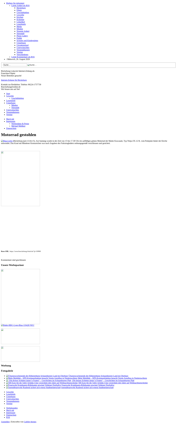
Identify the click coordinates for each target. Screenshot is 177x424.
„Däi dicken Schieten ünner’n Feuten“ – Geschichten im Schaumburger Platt (103, 380)
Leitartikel (21, 22)
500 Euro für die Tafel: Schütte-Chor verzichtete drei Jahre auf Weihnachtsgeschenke (113, 383)
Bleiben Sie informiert (15, 3)
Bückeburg (21, 8)
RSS (8, 417)
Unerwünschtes (23, 47)
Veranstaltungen (23, 50)
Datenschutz (11, 128)
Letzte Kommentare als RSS (23, 57)
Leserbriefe (21, 24)
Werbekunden (12, 408)
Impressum (10, 121)
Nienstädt (20, 33)
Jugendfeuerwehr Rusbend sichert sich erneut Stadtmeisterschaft (87, 387)
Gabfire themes (30, 422)
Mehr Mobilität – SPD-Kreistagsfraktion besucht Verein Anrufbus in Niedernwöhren (112, 378)
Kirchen (20, 17)
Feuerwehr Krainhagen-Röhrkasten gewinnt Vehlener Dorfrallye (88, 385)
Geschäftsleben (23, 12)
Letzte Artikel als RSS (20, 5)
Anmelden (5, 422)
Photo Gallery (22, 36)
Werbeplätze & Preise (20, 124)
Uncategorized (23, 45)
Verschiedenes (22, 54)
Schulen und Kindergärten (27, 40)
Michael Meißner (18, 126)
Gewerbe (20, 15)
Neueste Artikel (23, 31)
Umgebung (21, 43)
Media (19, 26)
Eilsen (19, 10)
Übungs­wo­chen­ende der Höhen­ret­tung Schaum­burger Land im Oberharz (98, 376)
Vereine (20, 52)
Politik (19, 38)
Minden (20, 29)
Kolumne (20, 19)
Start (8, 93)
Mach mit (10, 119)
